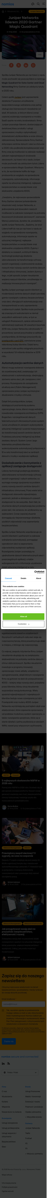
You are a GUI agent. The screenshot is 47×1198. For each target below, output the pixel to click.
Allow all (23, 616)
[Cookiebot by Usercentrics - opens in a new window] (34, 572)
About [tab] (38, 578)
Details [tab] (23, 578)
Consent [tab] (8, 578)
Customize (22, 624)
